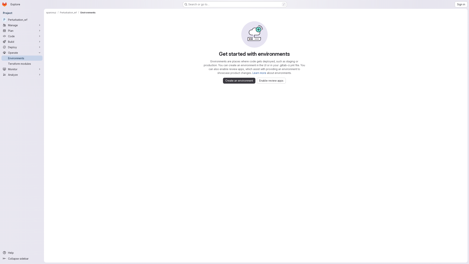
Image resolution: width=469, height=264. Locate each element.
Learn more (259, 72)
